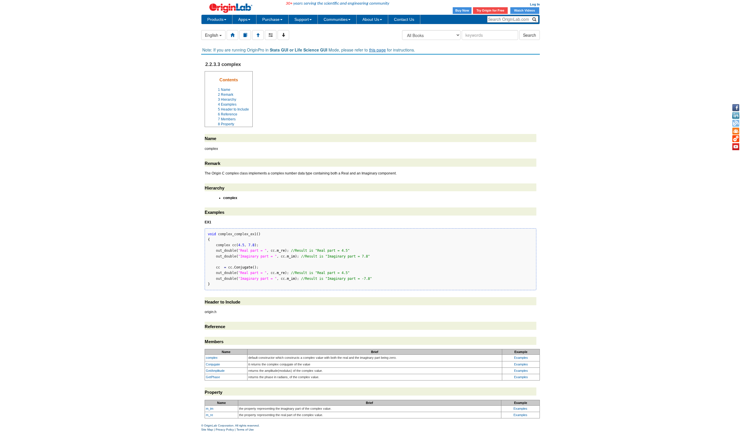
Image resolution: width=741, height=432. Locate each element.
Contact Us (404, 19)
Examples (521, 357)
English (212, 35)
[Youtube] (736, 146)
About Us (370, 19)
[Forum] (736, 131)
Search (529, 35)
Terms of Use (245, 429)
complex (212, 357)
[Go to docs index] (232, 35)
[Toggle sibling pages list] (270, 35)
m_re (209, 415)
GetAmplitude (215, 370)
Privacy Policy (225, 429)
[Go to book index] (245, 35)
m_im (209, 408)
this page (377, 50)
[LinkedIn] (736, 115)
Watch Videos (525, 10)
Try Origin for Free (490, 10)
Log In (535, 4)
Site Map (207, 429)
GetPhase (213, 377)
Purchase (271, 19)
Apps (242, 19)
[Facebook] (736, 107)
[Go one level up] (258, 35)
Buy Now (462, 10)
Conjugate (213, 364)
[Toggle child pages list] (283, 35)
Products (215, 19)
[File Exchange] (736, 139)
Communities (336, 19)
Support (301, 19)
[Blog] (736, 123)
